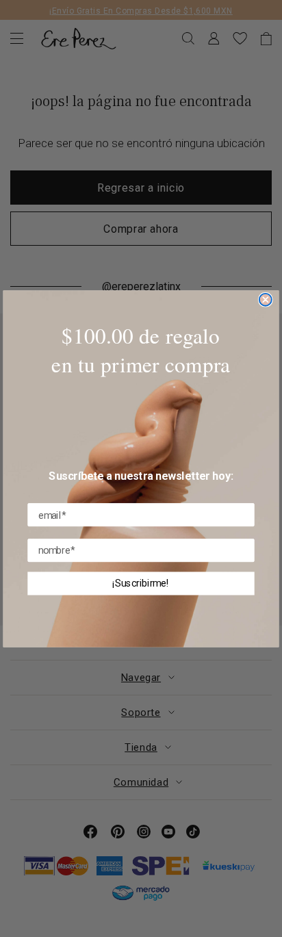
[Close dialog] (265, 299)
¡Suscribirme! (140, 583)
